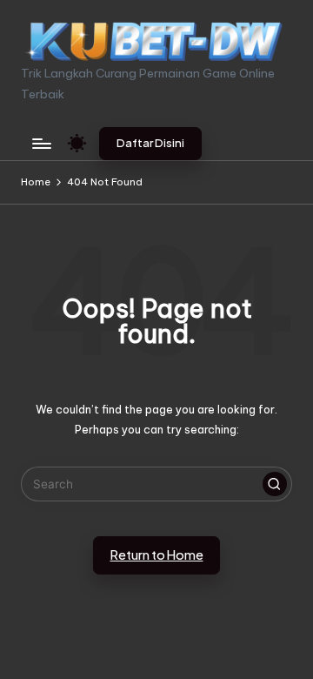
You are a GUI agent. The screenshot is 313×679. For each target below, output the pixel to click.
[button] (150, 143)
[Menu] (41, 143)
